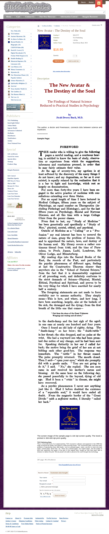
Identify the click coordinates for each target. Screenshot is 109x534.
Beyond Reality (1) (17, 42)
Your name (43, 477)
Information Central (69, 17)
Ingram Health (12, 128)
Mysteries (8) (15, 72)
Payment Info (28, 518)
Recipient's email (45, 484)
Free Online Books (27, 524)
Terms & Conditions (12, 524)
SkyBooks (11, 133)
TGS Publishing (13, 120)
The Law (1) (15, 97)
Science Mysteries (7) (17, 80)
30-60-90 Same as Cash (13, 526)
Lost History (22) (16, 67)
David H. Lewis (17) (17, 50)
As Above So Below (47, 25)
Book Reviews (63, 518)
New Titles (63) (16, 31)
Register (91, 2)
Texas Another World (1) (19, 89)
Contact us (9, 518)
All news (10, 252)
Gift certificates (13, 154)
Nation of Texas (13, 191)
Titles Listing (39, 521)
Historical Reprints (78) (18, 61)
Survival (13, 86)
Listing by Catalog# (52, 521)
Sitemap (10, 161)
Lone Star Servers (13, 199)
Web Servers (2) (16, 100)
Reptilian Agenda (13, 178)
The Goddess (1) (16, 91)
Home (8, 17)
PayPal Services (52, 518)
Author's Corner (11, 521)
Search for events (13, 156)
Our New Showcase (47, 17)
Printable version (96, 25)
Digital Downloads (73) (18, 53)
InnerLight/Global (13, 123)
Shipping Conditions (25, 521)
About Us (18, 518)
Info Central (12, 176)
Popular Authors (16, 78)
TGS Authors (15, 34)
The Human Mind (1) (18, 94)
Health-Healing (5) (17, 58)
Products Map (12, 164)
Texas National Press (14, 143)
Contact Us (29, 17)
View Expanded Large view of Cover (70, 465)
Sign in (83, 2)
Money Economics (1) (18, 69)
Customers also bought (59, 473)
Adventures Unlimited (15, 130)
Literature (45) (15, 64)
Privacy (63, 521)
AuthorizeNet (39, 518)
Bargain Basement (13, 170)
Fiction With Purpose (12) (19, 56)
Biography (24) (16, 45)
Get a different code (45, 496)
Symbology (57, 25)
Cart (18, 17)
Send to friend (43, 473)
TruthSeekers (12, 138)
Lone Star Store (13, 193)
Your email (43, 481)
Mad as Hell (11, 183)
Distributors (11, 136)
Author (10, 141)
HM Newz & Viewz (14, 181)
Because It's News (13, 186)
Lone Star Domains (14, 196)
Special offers (12, 159)
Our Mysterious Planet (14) (20, 75)
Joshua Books (12, 125)
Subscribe (18, 252)
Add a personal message (49, 487)
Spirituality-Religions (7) (19, 83)
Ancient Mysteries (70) (18, 36)
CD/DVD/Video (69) (17, 47)
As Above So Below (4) (18, 39)
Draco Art (11, 188)
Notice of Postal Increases (44, 524)
